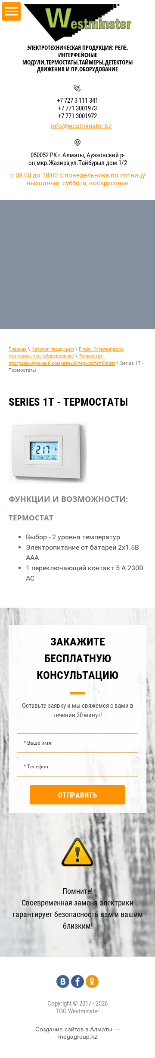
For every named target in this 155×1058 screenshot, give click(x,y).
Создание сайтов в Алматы (73, 1029)
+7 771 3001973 (77, 108)
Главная (18, 349)
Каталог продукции (52, 349)
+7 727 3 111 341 (77, 100)
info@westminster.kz (81, 126)
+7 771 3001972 (77, 116)
